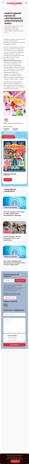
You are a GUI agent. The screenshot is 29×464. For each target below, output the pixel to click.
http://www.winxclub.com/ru (12, 60)
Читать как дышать (10, 207)
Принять (15, 461)
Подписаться (20, 280)
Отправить (14, 345)
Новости (7, 232)
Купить (7, 179)
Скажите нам (10, 298)
